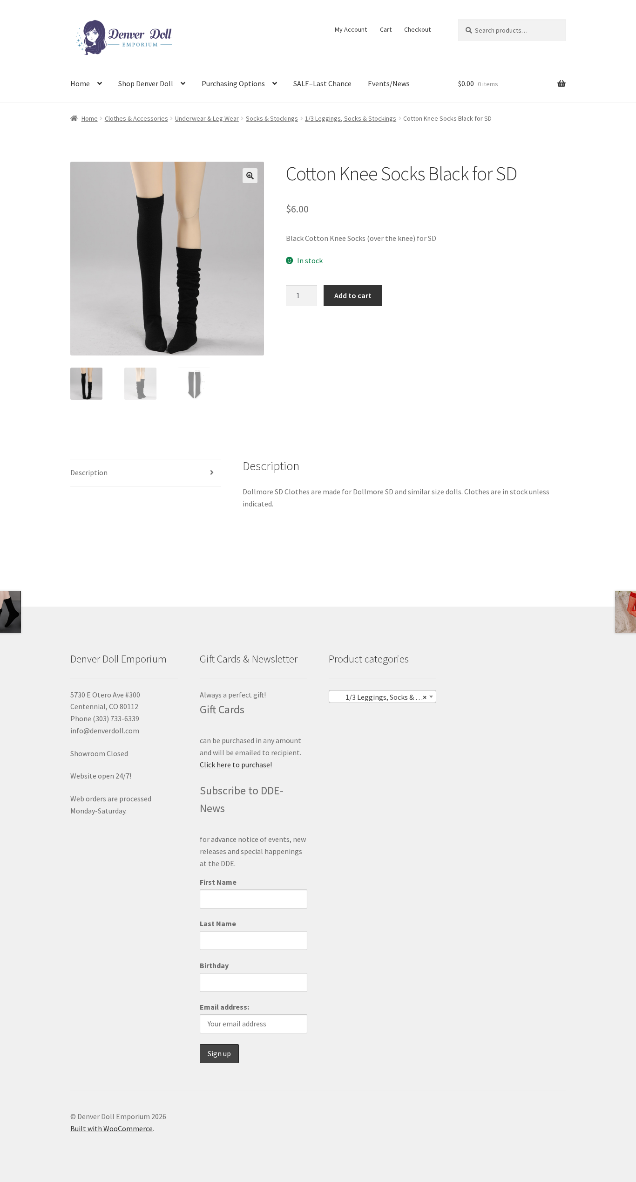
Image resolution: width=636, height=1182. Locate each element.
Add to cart (353, 295)
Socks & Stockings (272, 118)
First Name (218, 882)
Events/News (389, 83)
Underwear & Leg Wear (207, 118)
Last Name (218, 923)
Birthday (214, 965)
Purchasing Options (233, 83)
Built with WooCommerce (111, 1128)
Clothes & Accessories (136, 118)
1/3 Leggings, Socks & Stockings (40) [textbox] (384, 697)
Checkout (417, 29)
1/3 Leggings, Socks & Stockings (350, 118)
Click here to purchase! (236, 764)
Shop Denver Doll (145, 83)
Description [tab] (89, 472)
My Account (351, 29)
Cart (386, 29)
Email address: (224, 1006)
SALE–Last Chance (322, 83)
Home (80, 83)
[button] (250, 175)
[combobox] (382, 696)
